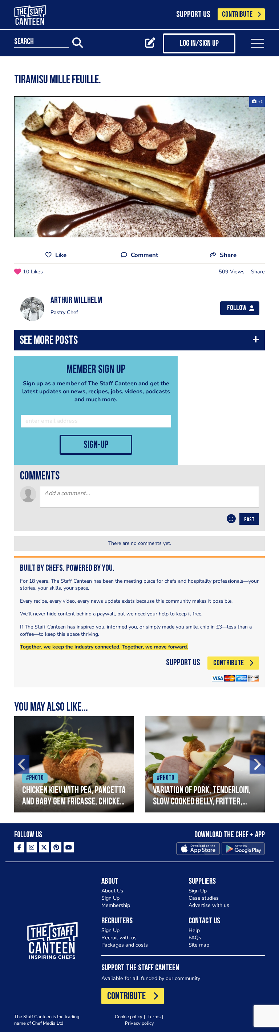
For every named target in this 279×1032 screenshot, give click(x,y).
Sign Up (110, 898)
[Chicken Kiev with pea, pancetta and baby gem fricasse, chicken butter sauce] (74, 764)
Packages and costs (124, 944)
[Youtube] (69, 847)
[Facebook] (19, 847)
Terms (154, 1016)
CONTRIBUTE (237, 15)
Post (249, 520)
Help (194, 930)
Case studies (204, 898)
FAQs (195, 937)
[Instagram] (32, 847)
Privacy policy (139, 1023)
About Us (112, 890)
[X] (44, 847)
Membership (115, 905)
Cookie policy (128, 1016)
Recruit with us (119, 937)
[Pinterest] (56, 847)
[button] (139, 342)
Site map (199, 944)
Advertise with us (209, 905)
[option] (139, 166)
